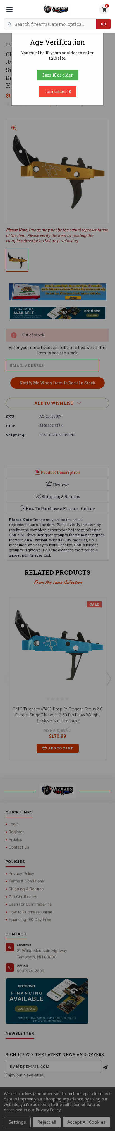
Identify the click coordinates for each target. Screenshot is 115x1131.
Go (103, 24)
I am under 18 (57, 91)
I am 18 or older (57, 75)
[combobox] (55, 24)
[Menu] (9, 9)
